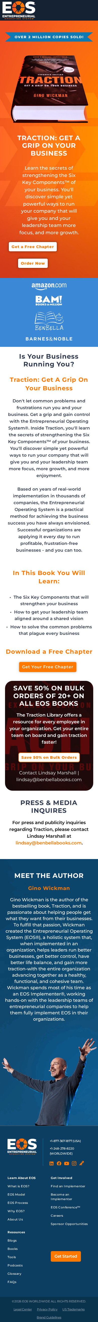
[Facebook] (59, 1163)
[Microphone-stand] (81, 1163)
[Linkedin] (51, 1163)
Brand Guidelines (49, 1317)
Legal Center (23, 1309)
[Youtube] (66, 1163)
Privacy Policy (47, 1309)
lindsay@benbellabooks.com (49, 843)
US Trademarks (73, 1309)
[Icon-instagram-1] (74, 1163)
